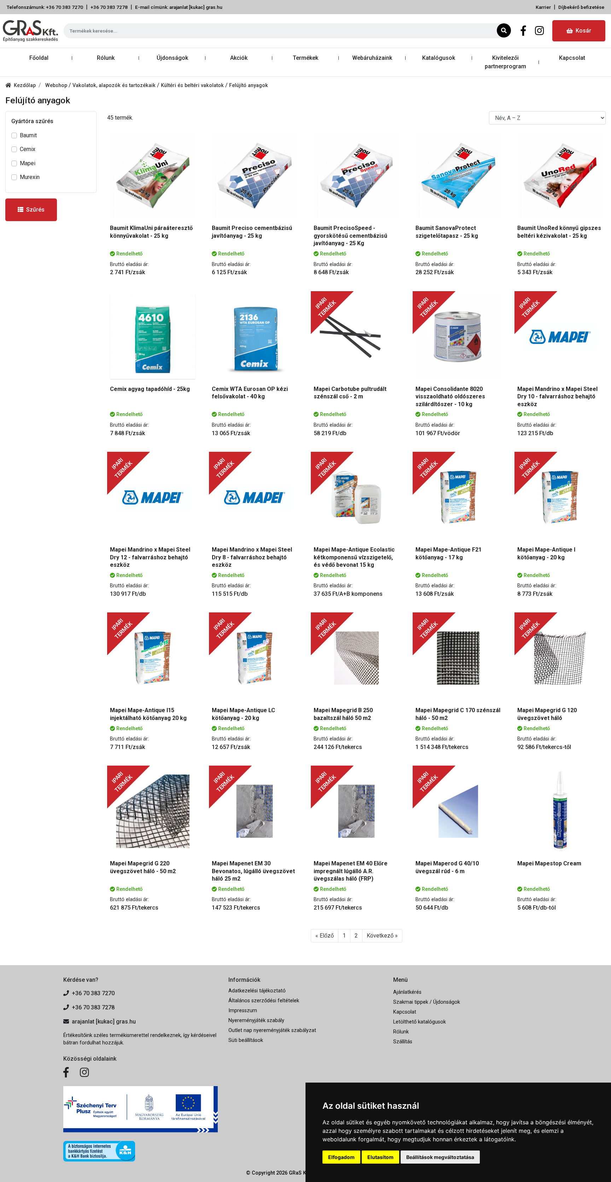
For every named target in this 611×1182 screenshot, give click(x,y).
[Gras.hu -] (30, 31)
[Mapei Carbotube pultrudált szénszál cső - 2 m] (356, 337)
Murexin (30, 177)
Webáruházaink (372, 57)
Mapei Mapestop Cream (549, 863)
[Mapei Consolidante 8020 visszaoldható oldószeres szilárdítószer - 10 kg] (458, 337)
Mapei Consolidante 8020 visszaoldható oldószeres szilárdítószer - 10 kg (450, 397)
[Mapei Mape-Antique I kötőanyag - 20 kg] (560, 497)
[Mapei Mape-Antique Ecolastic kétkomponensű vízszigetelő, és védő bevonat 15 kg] (356, 497)
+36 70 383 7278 (109, 7)
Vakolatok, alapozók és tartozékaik (114, 85)
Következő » (382, 935)
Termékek (305, 57)
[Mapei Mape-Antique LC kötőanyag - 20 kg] (254, 658)
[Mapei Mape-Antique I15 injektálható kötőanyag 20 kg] (153, 658)
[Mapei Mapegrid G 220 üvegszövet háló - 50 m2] (153, 811)
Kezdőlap (25, 85)
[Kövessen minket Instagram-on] (84, 1073)
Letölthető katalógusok (419, 1022)
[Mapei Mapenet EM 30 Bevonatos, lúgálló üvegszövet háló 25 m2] (254, 811)
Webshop (57, 85)
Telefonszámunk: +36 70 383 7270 (45, 7)
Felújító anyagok (248, 85)
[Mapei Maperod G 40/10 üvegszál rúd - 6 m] (458, 811)
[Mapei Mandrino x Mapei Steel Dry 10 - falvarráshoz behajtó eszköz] (560, 337)
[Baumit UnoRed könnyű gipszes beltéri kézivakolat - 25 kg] (560, 176)
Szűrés (35, 209)
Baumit (28, 135)
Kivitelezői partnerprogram (505, 62)
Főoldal (38, 57)
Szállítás (402, 1042)
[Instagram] (539, 30)
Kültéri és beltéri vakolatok (193, 85)
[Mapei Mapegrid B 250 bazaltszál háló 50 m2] (356, 658)
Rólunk (106, 57)
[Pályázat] (140, 1109)
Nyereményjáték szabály (256, 1020)
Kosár (583, 30)
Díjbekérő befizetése (581, 7)
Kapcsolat (572, 57)
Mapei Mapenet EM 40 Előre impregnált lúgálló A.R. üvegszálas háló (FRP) (351, 871)
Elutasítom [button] (380, 1157)
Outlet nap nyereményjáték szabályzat (272, 1030)
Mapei (27, 163)
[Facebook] (523, 30)
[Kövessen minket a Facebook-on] (66, 1073)
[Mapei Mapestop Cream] (560, 811)
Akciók (239, 57)
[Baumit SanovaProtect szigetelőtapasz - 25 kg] (458, 176)
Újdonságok (172, 57)
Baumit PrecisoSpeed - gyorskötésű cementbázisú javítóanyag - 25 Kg (350, 236)
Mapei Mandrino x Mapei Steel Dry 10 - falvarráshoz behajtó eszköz (557, 397)
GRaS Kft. (300, 1173)
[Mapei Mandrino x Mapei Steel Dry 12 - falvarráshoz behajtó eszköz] (153, 497)
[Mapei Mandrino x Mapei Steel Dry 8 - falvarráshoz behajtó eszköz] (254, 497)
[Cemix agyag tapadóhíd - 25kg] (153, 337)
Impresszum (242, 1011)
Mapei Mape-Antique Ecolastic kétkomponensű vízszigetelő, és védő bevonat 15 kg (354, 557)
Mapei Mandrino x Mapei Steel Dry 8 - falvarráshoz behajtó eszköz (252, 557)
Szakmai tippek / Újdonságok (426, 1002)
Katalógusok (438, 57)
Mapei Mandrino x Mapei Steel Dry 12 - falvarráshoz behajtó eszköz (150, 557)
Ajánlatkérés (407, 992)
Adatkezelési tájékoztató (257, 991)
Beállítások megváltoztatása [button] (440, 1157)
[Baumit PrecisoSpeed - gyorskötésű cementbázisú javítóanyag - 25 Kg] (356, 176)
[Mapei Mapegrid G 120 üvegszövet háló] (560, 658)
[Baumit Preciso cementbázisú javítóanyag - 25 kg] (254, 176)
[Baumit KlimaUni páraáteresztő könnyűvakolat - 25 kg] (153, 176)
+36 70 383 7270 (93, 993)
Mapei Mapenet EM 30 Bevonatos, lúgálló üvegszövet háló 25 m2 (253, 871)
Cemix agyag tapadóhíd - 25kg (150, 389)
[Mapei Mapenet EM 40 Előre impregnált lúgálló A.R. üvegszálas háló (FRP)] (356, 811)
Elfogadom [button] (341, 1157)
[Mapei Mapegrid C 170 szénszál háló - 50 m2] (458, 658)
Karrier (543, 7)
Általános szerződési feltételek (263, 1001)
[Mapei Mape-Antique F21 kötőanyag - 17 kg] (458, 497)
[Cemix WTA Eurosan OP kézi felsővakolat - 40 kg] (254, 337)
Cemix (27, 149)
